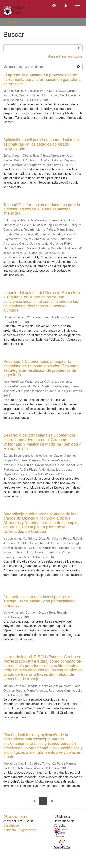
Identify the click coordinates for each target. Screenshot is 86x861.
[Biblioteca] (61, 833)
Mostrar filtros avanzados (65, 56)
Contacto (9, 830)
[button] (54, 5)
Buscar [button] (12, 21)
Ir (79, 48)
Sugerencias (27, 830)
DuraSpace (11, 825)
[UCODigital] (62, 844)
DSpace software (15, 816)
